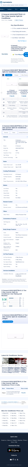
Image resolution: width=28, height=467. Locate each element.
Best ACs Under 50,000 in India (5, 420)
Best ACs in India (14, 415)
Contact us (3, 440)
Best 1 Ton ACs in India (23, 413)
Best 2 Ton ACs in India (23, 420)
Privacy (25, 440)
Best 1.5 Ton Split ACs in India (15, 423)
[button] (1, 5)
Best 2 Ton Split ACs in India (6, 418)
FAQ (16, 442)
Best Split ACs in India (14, 413)
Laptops (9, 9)
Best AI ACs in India (6, 413)
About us (9, 440)
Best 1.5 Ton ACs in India (6, 415)
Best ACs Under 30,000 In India (5, 425)
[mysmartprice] (6, 2)
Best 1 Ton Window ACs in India (15, 425)
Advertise (20, 440)
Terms (12, 442)
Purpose (15, 440)
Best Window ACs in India (15, 418)
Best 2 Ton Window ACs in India (23, 415)
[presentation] (2, 366)
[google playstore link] (14, 451)
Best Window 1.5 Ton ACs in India (6, 423)
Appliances (22, 9)
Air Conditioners (4, 401)
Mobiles (2, 9)
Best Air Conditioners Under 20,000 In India (15, 420)
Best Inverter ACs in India (23, 418)
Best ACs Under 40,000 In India (22, 423)
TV (15, 9)
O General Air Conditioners (13, 401)
